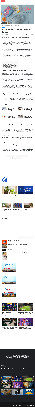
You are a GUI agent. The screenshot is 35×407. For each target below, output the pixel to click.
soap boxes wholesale (18, 158)
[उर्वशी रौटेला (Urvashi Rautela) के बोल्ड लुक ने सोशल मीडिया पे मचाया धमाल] (4, 254)
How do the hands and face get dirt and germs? (10, 66)
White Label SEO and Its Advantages (14, 256)
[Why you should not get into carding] (4, 242)
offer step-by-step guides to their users (15, 151)
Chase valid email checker (12, 248)
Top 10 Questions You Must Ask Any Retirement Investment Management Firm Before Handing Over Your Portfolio (6, 211)
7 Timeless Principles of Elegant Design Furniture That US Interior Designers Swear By (28, 210)
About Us (17, 405)
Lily (4, 34)
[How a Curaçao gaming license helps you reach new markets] (6, 379)
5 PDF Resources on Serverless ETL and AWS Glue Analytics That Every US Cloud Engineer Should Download (28, 109)
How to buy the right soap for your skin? (9, 64)
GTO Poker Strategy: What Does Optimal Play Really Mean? (9, 328)
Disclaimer (28, 405)
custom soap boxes (11, 156)
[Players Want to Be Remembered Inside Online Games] (25, 322)
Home (4, 25)
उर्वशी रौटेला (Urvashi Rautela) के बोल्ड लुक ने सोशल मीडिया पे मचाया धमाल (19, 252)
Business (6, 25)
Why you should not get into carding (14, 240)
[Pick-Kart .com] (7, 3)
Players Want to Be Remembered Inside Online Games (24, 329)
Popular (9, 237)
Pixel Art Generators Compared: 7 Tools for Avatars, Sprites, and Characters (17, 0)
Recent (26, 237)
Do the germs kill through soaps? (8, 67)
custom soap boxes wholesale (22, 156)
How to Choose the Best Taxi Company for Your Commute (17, 244)
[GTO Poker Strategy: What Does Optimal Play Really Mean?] (9, 322)
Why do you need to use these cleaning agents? (10, 65)
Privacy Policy (24, 405)
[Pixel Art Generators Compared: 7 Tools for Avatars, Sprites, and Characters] (9, 307)
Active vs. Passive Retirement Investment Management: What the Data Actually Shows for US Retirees (28, 117)
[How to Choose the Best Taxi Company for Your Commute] (4, 246)
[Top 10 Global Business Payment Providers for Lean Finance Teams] (28, 385)
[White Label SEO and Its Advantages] (4, 258)
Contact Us (20, 405)
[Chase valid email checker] (4, 250)
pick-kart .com (32, 405)
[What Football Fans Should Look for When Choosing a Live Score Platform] (25, 307)
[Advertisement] (17, 168)
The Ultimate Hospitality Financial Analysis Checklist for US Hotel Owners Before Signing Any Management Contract (12, 109)
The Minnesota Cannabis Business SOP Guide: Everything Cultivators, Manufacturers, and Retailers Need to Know (12, 117)
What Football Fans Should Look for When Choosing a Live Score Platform (25, 314)
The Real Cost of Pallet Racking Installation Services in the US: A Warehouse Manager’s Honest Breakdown (16, 211)
